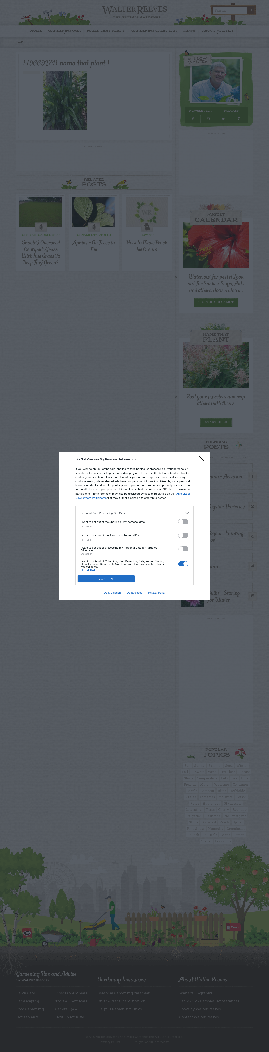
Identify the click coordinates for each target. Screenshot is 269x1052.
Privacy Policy (156, 592)
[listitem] (134, 513)
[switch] (183, 521)
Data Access (134, 592)
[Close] (202, 459)
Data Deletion (112, 592)
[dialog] (134, 526)
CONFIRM (106, 578)
